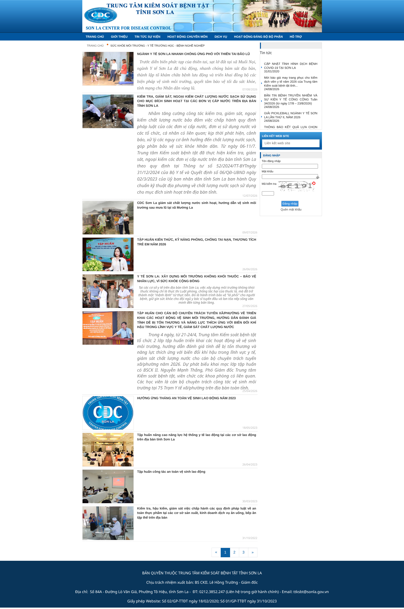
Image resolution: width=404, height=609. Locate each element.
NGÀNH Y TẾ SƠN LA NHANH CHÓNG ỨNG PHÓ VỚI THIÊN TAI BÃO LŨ (193, 54)
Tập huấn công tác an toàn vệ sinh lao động (171, 471)
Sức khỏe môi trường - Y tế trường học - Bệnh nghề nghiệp (157, 45)
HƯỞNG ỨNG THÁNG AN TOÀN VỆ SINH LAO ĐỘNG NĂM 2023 (186, 398)
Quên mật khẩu (291, 209)
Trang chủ (95, 45)
